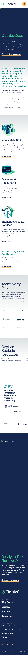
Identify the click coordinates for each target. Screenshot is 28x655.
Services (5, 607)
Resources (6, 616)
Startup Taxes (7, 633)
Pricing (4, 637)
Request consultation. (10, 580)
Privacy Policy (4, 651)
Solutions (6, 612)
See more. (22, 424)
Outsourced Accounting (11, 629)
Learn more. (6, 156)
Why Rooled (7, 602)
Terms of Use (13, 651)
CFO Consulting (8, 625)
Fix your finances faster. (11, 54)
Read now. (17, 411)
